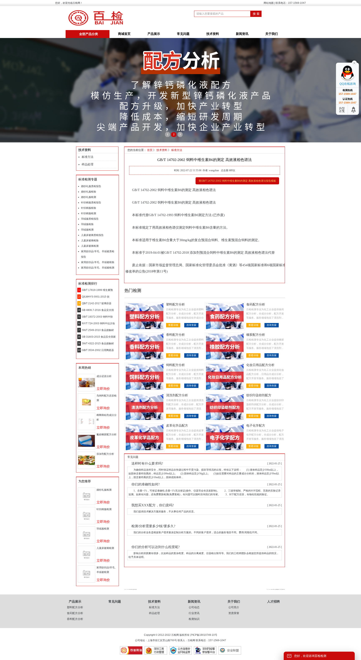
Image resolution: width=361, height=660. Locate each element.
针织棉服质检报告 (91, 202)
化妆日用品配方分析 (260, 365)
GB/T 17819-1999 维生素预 (97, 290)
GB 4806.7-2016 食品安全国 (98, 310)
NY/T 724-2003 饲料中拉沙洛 (98, 323)
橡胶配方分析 (255, 334)
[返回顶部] (353, 110)
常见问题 (183, 33)
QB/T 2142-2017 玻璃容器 (96, 303)
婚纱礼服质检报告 (91, 186)
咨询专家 (191, 325)
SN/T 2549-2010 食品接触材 (98, 330)
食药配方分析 (255, 304)
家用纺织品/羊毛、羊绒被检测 (97, 267)
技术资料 (212, 33)
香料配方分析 (175, 334)
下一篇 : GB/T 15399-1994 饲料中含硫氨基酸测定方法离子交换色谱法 (276, 589)
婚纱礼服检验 (88, 191)
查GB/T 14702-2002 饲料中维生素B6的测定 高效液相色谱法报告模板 (237, 180)
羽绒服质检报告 (90, 218)
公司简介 (233, 607)
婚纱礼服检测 (88, 197)
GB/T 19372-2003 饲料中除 (97, 316)
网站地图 (269, 2)
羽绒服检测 (87, 229)
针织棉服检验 (88, 207)
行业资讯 (194, 613)
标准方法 (87, 156)
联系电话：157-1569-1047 (291, 2)
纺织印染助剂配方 (258, 395)
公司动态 (194, 607)
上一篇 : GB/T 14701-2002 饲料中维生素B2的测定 (130, 589)
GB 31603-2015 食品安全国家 (99, 336)
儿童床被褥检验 (90, 240)
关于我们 (271, 33)
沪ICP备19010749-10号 (203, 634)
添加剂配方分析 (105, 453)
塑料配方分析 (175, 304)
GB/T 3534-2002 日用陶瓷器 (98, 350)
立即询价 (103, 388)
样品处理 (87, 164)
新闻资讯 (242, 33)
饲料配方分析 (175, 365)
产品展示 (153, 33)
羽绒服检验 (87, 224)
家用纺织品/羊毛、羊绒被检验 (97, 262)
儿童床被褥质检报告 (92, 235)
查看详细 (173, 325)
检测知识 (194, 619)
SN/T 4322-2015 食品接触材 (98, 343)
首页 (150, 150)
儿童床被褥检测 (90, 245)
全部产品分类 (88, 34)
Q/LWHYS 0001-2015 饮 (95, 296)
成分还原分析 (104, 376)
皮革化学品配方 (177, 425)
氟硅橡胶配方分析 (107, 434)
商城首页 (124, 33)
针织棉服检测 (88, 213)
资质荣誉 (233, 613)
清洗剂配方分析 (177, 395)
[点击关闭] (354, 62)
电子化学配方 (255, 425)
